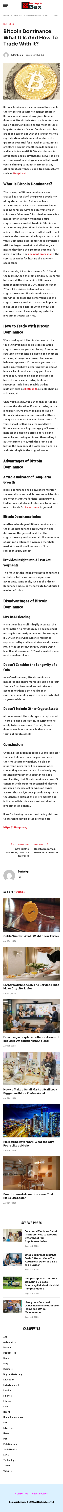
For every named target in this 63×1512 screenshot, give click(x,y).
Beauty (7, 1347)
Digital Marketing (12, 1374)
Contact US (21, 1493)
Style (6, 1454)
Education (8, 1379)
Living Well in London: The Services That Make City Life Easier (31, 986)
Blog (5, 1363)
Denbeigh (18, 55)
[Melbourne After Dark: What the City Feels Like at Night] (31, 1120)
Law (5, 1422)
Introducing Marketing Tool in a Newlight (17, 852)
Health (7, 1411)
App (5, 1336)
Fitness (7, 1401)
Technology (9, 1460)
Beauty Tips (9, 1352)
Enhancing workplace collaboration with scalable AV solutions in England (31, 1039)
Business (8, 24)
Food (6, 1406)
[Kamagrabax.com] (32, 5)
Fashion (7, 1390)
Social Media (10, 1449)
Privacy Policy (40, 1493)
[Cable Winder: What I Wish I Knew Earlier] (31, 915)
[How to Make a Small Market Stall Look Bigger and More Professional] (31, 1068)
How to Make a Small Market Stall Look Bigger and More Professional (30, 1091)
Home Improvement (14, 1417)
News (6, 1433)
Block (6, 1358)
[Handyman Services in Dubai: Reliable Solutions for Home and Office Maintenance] (12, 1306)
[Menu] (5, 5)
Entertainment (11, 1384)
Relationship (10, 1444)
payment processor (40, 254)
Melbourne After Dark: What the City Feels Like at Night (28, 1143)
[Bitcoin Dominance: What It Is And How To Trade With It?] (31, 81)
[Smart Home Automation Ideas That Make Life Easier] (31, 1173)
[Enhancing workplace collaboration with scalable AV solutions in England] (31, 1016)
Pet (5, 1438)
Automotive (9, 1342)
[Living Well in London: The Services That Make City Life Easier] (31, 963)
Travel (6, 1465)
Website (7, 1470)
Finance (7, 1395)
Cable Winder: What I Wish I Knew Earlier (31, 936)
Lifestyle (8, 1427)
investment (32, 507)
